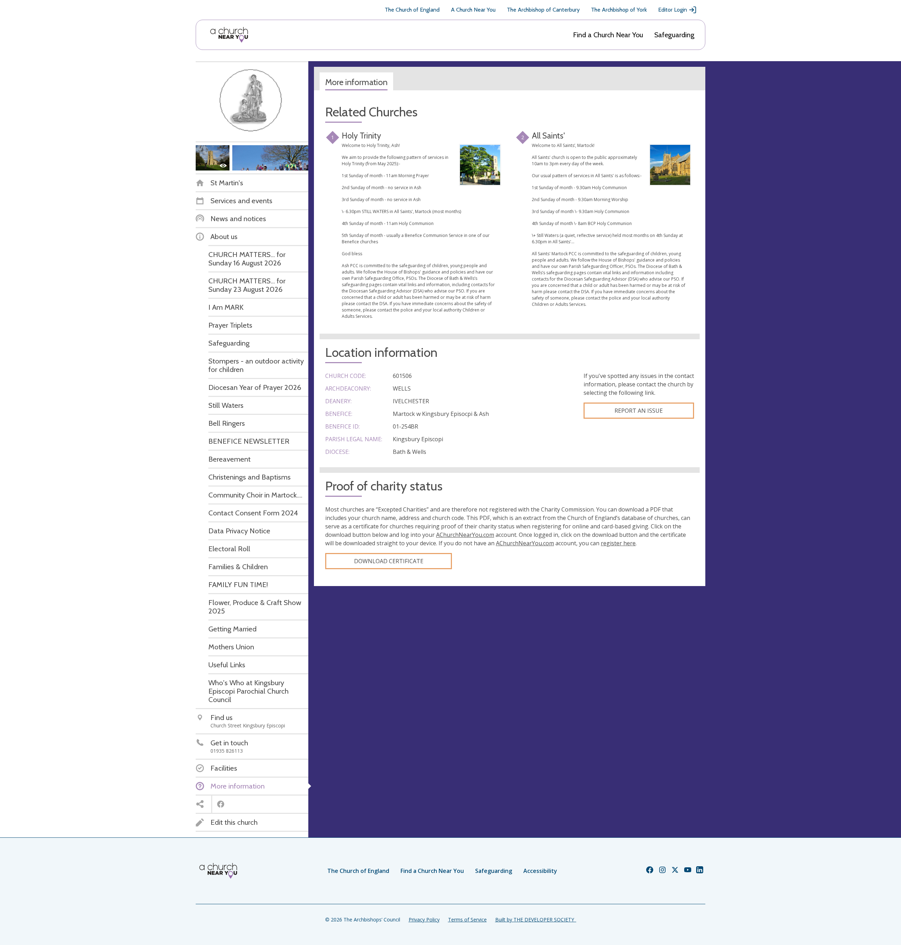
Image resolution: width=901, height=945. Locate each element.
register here (618, 543)
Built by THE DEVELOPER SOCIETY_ (535, 919)
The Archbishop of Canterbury (543, 9)
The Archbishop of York (619, 9)
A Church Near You (473, 9)
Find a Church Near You (608, 35)
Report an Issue (639, 410)
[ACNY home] (229, 35)
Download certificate (388, 561)
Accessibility (540, 871)
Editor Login (672, 9)
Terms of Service (467, 919)
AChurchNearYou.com (465, 535)
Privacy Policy (424, 919)
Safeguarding (674, 35)
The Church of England (412, 9)
